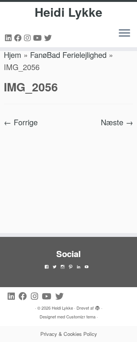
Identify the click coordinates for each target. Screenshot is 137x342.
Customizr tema (81, 316)
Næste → (117, 122)
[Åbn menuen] (124, 33)
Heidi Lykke (68, 12)
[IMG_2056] (68, 175)
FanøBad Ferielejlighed (68, 54)
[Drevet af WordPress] (97, 306)
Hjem (12, 54)
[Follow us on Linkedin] (9, 37)
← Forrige (21, 122)
